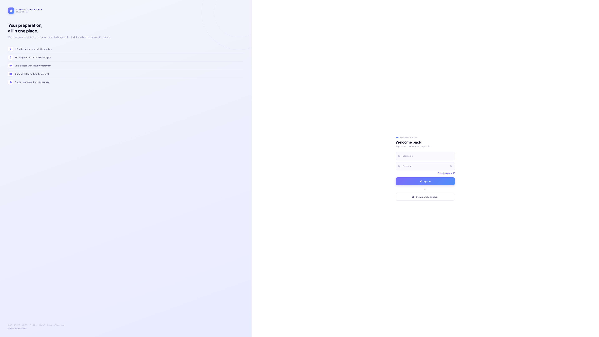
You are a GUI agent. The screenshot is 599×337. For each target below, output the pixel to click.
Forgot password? (446, 173)
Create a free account (427, 197)
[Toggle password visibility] (451, 166)
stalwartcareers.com (17, 328)
